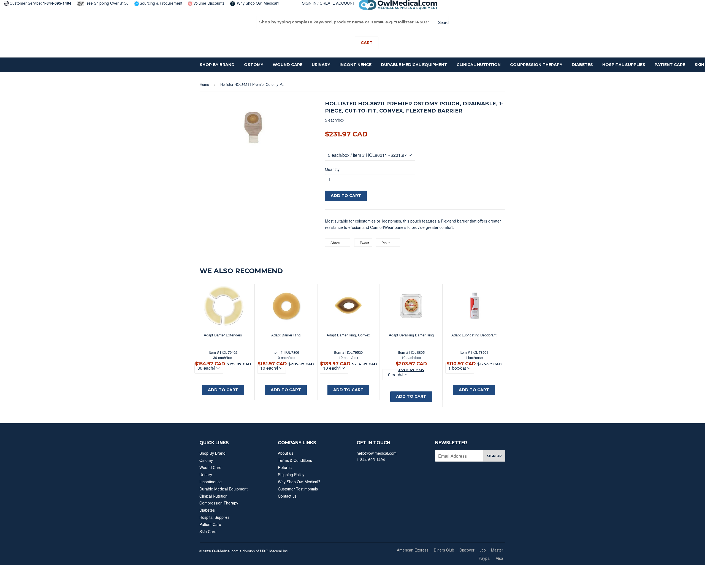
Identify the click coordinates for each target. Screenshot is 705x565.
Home (204, 84)
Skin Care (207, 531)
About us (285, 453)
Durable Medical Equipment (414, 64)
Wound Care (287, 64)
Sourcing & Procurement (161, 3)
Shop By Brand (217, 64)
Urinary (321, 64)
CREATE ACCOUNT (337, 3)
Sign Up (494, 456)
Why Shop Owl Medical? (257, 3)
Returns (285, 467)
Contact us (287, 496)
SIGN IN (309, 3)
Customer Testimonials (298, 489)
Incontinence (356, 64)
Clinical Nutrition (479, 64)
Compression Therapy (536, 64)
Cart (367, 42)
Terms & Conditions (295, 460)
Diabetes (582, 64)
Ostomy (253, 64)
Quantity (332, 169)
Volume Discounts (208, 3)
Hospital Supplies (623, 64)
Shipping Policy (291, 474)
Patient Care (670, 64)
